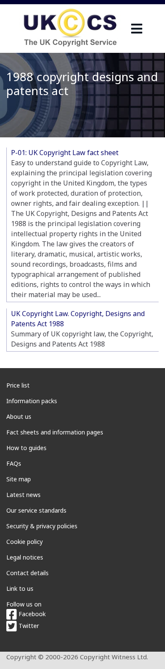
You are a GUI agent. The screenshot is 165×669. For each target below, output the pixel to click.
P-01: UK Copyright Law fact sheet (64, 152)
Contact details (27, 573)
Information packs (31, 401)
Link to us (19, 588)
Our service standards (36, 510)
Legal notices (24, 557)
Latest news (23, 495)
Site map (18, 479)
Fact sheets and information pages (54, 432)
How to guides (26, 448)
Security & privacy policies (41, 526)
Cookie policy (24, 542)
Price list (18, 385)
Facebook (31, 614)
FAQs (13, 463)
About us (18, 416)
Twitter (28, 626)
